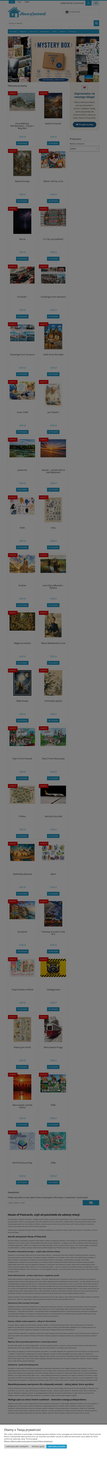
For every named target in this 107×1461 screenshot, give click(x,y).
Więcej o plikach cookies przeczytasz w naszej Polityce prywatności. (28, 1441)
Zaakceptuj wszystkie (56, 1446)
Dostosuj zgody (38, 1446)
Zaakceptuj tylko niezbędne (17, 1446)
